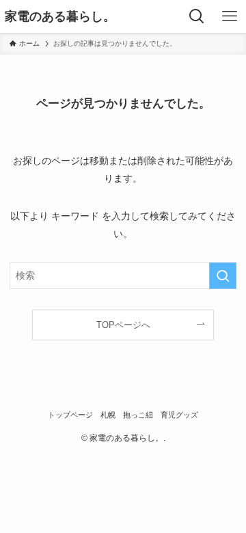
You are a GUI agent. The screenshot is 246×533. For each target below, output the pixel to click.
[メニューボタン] (229, 16)
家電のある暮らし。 (60, 16)
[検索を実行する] (222, 275)
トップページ (70, 415)
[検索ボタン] (196, 16)
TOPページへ (123, 325)
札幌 (107, 415)
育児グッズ (179, 415)
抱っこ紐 (138, 415)
